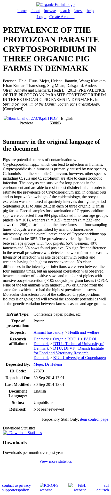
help (90, 11)
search (65, 11)
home (22, 11)
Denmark (41, 339)
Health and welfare (83, 332)
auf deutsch (103, 487)
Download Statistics (25, 432)
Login (41, 16)
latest (78, 11)
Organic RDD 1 (66, 339)
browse (50, 11)
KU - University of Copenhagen (79, 357)
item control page (94, 419)
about (35, 11)
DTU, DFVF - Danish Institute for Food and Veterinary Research (69, 350)
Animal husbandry (49, 332)
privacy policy (25, 487)
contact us (10, 485)
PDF (54, 118)
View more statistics (55, 461)
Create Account (62, 16)
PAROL (91, 339)
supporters (10, 490)
